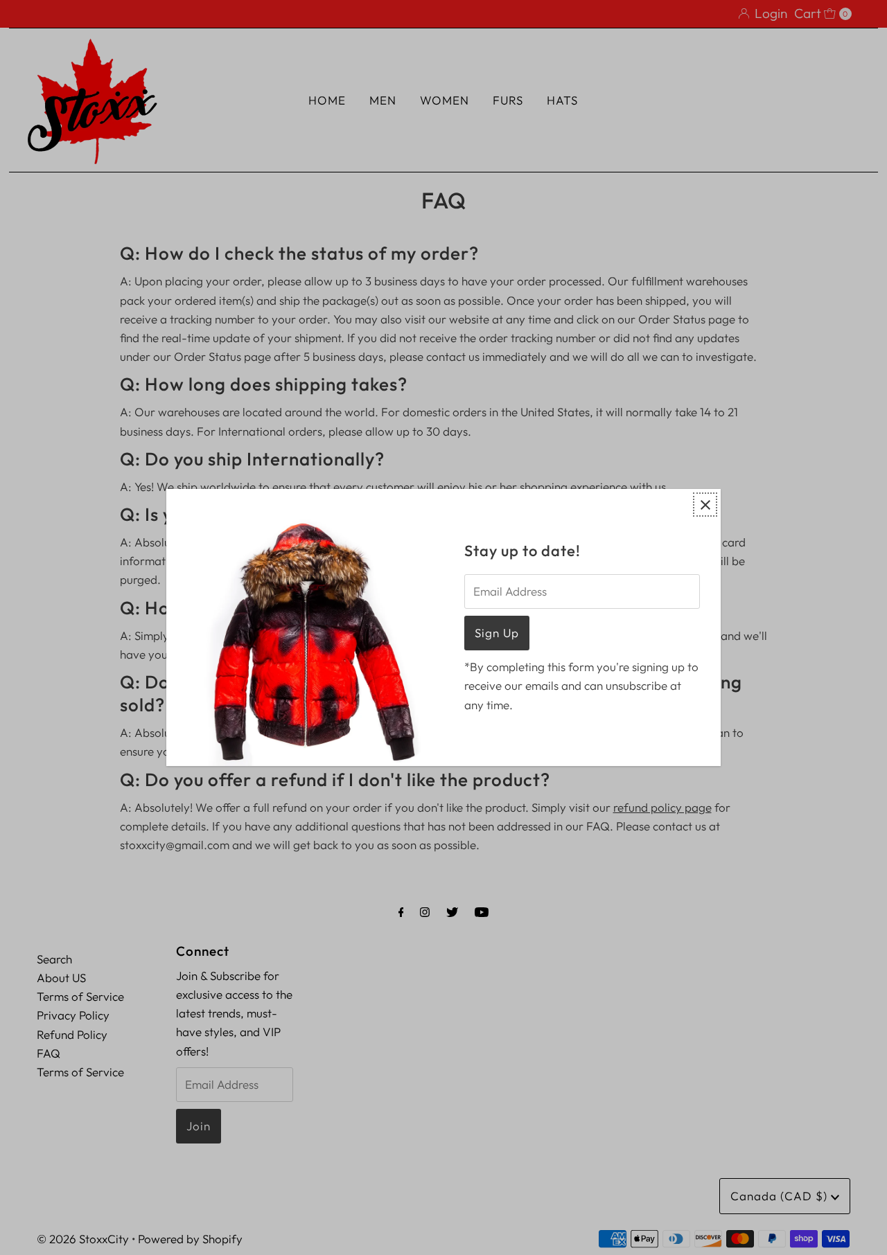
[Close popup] (705, 504)
